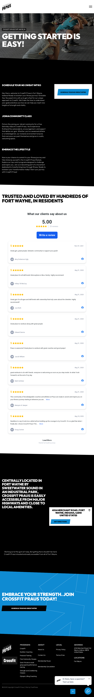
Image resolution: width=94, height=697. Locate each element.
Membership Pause (44, 661)
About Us (41, 649)
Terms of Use (60, 655)
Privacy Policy (61, 649)
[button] (72, 691)
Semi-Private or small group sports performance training (28, 665)
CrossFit (22, 648)
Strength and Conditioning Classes (28, 672)
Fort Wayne (78, 661)
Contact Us (41, 655)
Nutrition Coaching (26, 652)
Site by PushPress (31, 687)
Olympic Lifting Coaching (28, 676)
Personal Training (25, 655)
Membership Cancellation (46, 667)
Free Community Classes (28, 659)
